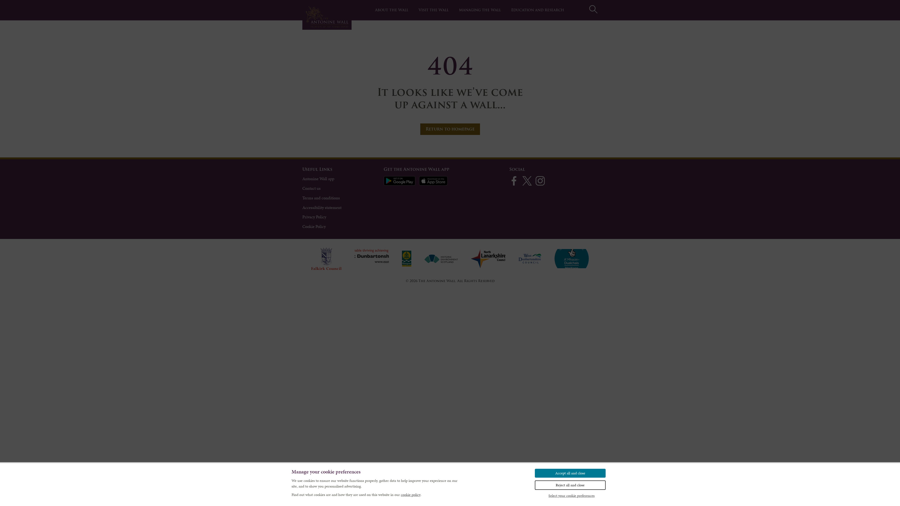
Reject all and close (570, 485)
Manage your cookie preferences (326, 472)
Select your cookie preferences (571, 495)
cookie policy (410, 494)
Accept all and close (570, 473)
